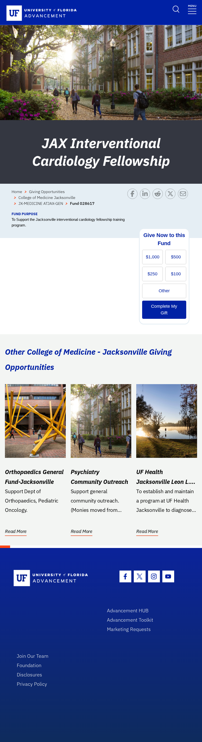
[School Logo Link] (54, 578)
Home (17, 191)
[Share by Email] (184, 200)
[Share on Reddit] (158, 200)
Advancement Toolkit (130, 619)
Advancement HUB (128, 610)
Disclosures (29, 674)
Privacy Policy (32, 684)
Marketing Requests (129, 629)
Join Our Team (33, 656)
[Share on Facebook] (133, 200)
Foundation (29, 665)
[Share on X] (171, 200)
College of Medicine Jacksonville (46, 197)
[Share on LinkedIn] (146, 200)
